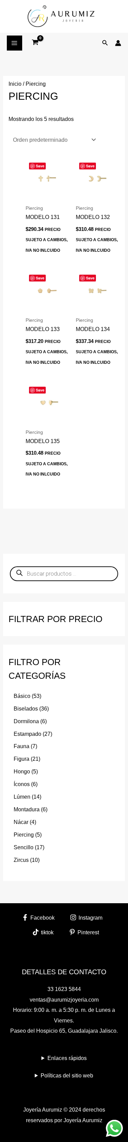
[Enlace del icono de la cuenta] (118, 43)
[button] (105, 43)
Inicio (15, 84)
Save (40, 165)
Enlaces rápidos (67, 1058)
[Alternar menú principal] (14, 43)
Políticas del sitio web (67, 1075)
